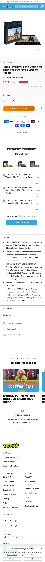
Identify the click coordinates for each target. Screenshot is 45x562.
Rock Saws (7, 65)
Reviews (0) (7, 318)
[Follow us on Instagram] (15, 523)
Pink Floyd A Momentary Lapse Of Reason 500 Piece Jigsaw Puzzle (19, 204)
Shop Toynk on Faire (11, 469)
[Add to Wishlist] (39, 112)
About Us (28, 480)
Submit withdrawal (10, 510)
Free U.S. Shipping (15, 326)
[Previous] (3, 59)
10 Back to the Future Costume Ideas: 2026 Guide (19, 402)
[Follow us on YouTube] (10, 528)
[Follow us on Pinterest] (5, 528)
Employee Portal (31, 509)
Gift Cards (7, 456)
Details (6, 240)
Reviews (28, 504)
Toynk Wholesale (10, 464)
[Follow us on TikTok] (15, 528)
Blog (27, 500)
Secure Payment (13, 338)
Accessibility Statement (30, 485)
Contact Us (7, 480)
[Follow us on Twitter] (10, 523)
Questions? (11, 332)
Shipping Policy (9, 493)
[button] (41, 9)
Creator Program (31, 496)
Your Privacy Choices (15, 540)
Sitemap (6, 501)
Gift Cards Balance (10, 460)
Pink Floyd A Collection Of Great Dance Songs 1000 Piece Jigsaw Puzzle (19, 193)
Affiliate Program (32, 491)
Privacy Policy (8, 484)
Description (8, 312)
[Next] (42, 59)
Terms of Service (9, 497)
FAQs (5, 506)
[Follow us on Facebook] (5, 523)
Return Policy (8, 488)
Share (21, 133)
